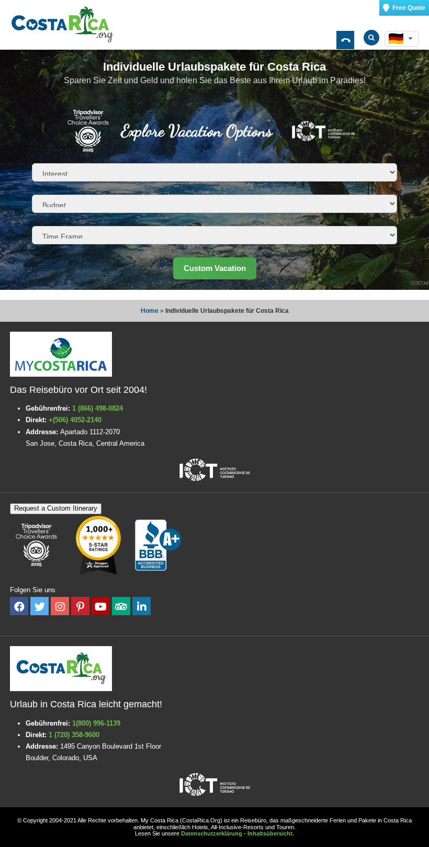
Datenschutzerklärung (211, 833)
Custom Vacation (215, 268)
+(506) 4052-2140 (75, 420)
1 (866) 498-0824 (97, 408)
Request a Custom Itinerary (55, 508)
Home (150, 310)
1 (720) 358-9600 (74, 735)
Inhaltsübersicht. (270, 833)
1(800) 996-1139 (96, 723)
